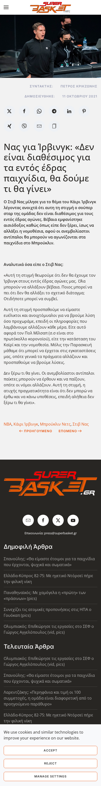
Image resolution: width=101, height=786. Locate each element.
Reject (50, 763)
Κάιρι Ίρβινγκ (25, 424)
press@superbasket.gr (60, 533)
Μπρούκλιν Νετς (55, 424)
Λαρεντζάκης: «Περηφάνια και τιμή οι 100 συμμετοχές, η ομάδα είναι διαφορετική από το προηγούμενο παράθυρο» (48, 698)
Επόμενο (68, 431)
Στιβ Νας (81, 424)
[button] (6, 7)
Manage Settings (50, 776)
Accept (50, 750)
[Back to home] (50, 7)
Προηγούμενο (38, 431)
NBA (8, 424)
